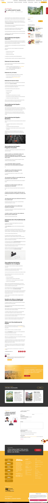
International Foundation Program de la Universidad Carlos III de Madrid (39, 35)
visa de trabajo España (15, 348)
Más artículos (9, 359)
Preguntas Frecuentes (39, 0)
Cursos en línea (15, 0)
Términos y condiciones (38, 478)
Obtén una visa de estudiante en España (39, 475)
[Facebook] (16, 475)
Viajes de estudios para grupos (28, 471)
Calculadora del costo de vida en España (39, 464)
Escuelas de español (10, 2)
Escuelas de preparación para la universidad (28, 463)
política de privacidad (33, 436)
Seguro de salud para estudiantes (38, 473)
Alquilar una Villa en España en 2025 (17, 393)
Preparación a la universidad (18, 2)
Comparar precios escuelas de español (39, 462)
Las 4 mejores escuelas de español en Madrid (38, 41)
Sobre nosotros (45, 0)
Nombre (21, 414)
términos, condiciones (27, 436)
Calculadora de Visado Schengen (38, 466)
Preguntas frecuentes (38, 460)
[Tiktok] (21, 475)
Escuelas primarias (30, 2)
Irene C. (8, 11)
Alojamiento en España (28, 474)
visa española (20, 348)
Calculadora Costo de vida (31, 0)
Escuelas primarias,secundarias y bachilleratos (28, 467)
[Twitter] (17, 475)
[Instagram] (20, 475)
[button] (46, 493)
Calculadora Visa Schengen (22, 0)
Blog (39, 2)
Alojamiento (36, 2)
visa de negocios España (8, 348)
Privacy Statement (41, 501)
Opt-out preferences (36, 501)
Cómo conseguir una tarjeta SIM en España (39, 29)
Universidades (25, 2)
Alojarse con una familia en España (37, 392)
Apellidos (33, 414)
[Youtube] (19, 475)
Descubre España (9, 8)
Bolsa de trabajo (37, 471)
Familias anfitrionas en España (28, 473)
